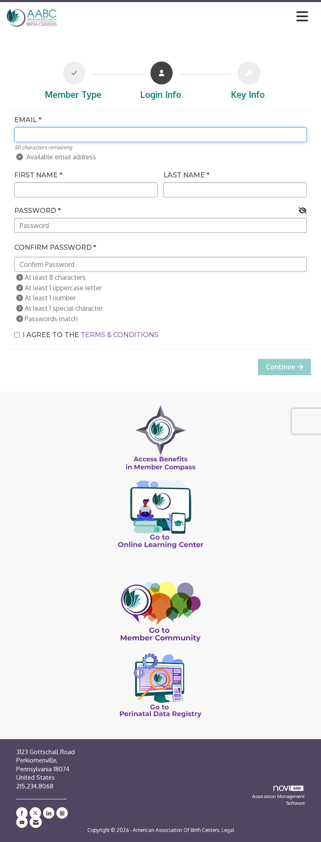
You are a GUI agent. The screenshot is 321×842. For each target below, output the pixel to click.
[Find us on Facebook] (22, 813)
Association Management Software (278, 799)
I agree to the (90, 335)
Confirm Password (53, 247)
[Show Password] (302, 210)
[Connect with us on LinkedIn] (48, 813)
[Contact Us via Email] (36, 822)
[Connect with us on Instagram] (62, 813)
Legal (228, 830)
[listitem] (73, 82)
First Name (36, 175)
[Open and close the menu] (184, 16)
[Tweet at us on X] (35, 813)
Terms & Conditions (119, 335)
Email (25, 120)
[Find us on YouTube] (22, 822)
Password (35, 211)
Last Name (184, 175)
